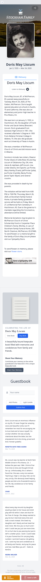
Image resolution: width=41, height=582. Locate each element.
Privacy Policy (14, 572)
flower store (16, 251)
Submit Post (20, 407)
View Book (10, 336)
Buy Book (22, 336)
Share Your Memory (14, 370)
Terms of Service (26, 572)
